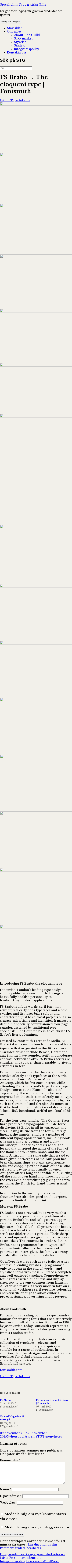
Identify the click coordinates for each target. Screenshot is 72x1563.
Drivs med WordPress (42, 1561)
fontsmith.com (11, 1370)
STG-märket (23, 38)
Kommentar (10, 1460)
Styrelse (20, 42)
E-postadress (10, 1496)
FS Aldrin (5, 1400)
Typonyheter (52, 1436)
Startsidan (15, 28)
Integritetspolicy (26, 49)
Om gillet (14, 31)
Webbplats (8, 1502)
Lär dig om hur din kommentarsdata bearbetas (28, 1546)
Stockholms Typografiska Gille (23, 4)
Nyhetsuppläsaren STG (24, 1436)
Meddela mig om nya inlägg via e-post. (38, 1527)
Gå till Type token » (15, 100)
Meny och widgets (10, 21)
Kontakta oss (16, 52)
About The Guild (27, 35)
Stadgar (20, 45)
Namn (5, 1489)
